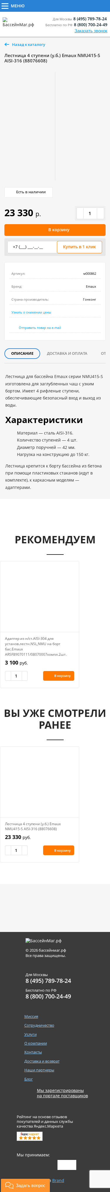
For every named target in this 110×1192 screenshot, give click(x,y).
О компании (35, 1043)
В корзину (59, 229)
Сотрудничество (50, 5)
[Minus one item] (80, 213)
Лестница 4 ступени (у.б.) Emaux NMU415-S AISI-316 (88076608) (33, 826)
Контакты (33, 1052)
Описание (22, 353)
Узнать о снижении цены (31, 312)
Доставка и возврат (42, 1061)
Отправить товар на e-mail (40, 327)
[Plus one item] (100, 213)
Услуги (91, 5)
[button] (25, 1185)
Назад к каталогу (28, 44)
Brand (58, 1180)
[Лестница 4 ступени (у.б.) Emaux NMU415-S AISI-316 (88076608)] (39, 782)
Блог (28, 1079)
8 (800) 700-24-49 (90, 24)
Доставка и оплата (67, 353)
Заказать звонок (91, 30)
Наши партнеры (39, 1070)
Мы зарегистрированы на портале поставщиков (62, 1093)
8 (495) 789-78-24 (90, 18)
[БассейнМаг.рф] (19, 25)
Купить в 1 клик (79, 246)
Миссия (31, 1016)
